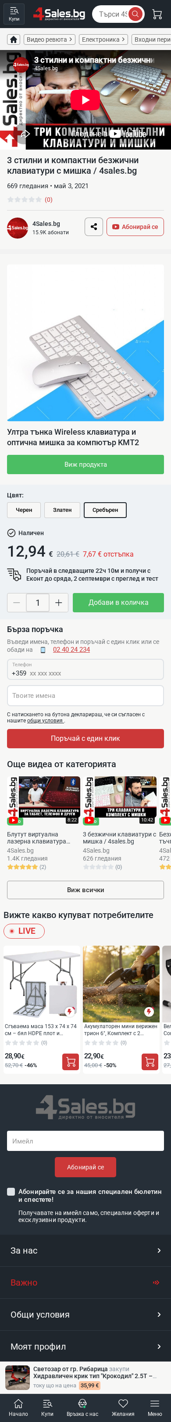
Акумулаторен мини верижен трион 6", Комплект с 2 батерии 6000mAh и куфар (120, 1029)
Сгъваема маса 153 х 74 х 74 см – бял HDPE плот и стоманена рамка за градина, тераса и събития (41, 1029)
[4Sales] (59, 14)
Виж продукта (85, 464)
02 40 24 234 (71, 650)
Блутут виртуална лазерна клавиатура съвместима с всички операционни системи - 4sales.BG (40, 838)
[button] (85, 1250)
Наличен (31, 532)
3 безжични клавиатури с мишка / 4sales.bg (119, 838)
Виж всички (85, 890)
